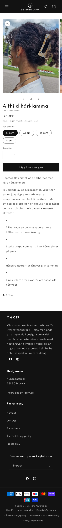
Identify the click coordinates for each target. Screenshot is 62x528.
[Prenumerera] (49, 466)
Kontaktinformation (46, 510)
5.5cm (10, 132)
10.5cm (43, 132)
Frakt (18, 121)
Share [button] (9, 295)
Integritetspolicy (25, 510)
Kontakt (11, 412)
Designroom (29, 506)
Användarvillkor (37, 515)
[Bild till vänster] (23, 99)
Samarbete (13, 428)
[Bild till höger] (38, 99)
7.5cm (26, 132)
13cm (9, 140)
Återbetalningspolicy (19, 436)
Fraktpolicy (13, 443)
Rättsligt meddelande (32, 520)
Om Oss (12, 420)
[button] (7, 6)
